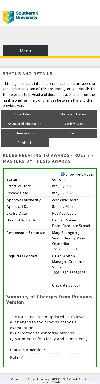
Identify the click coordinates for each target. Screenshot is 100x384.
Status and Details (73, 114)
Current (58, 179)
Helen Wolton (63, 256)
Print (73, 133)
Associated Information (25, 124)
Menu (25, 50)
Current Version (24, 114)
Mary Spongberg (66, 232)
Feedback (25, 143)
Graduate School (66, 285)
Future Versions (25, 133)
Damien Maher (64, 220)
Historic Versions (73, 124)
